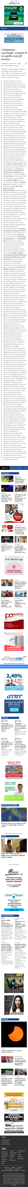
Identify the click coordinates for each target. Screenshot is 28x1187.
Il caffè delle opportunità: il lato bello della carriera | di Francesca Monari (7, 727)
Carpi (3, 1163)
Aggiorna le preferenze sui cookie (10, 1170)
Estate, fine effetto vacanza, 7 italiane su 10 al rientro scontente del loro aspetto (13, 855)
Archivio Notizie (6, 1144)
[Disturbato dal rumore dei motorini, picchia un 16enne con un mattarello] (7, 488)
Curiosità (5, 1019)
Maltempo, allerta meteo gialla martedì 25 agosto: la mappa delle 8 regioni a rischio (13, 824)
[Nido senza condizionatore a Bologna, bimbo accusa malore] (7, 479)
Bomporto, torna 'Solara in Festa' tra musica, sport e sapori (7, 548)
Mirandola (4, 1152)
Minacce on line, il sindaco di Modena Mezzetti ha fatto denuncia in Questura (20, 585)
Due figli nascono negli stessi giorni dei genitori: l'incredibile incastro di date (20, 1082)
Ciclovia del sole (6, 1140)
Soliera (20, 1154)
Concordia (4, 1159)
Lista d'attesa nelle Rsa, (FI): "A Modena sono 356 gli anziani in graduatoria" (20, 498)
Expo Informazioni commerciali (14, 663)
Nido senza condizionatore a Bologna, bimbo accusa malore (20, 480)
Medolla (4, 1161)
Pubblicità (19, 1167)
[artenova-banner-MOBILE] (14, 1133)
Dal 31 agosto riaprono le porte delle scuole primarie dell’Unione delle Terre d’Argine (6, 603)
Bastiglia (12, 1156)
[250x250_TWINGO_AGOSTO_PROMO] (14, 25)
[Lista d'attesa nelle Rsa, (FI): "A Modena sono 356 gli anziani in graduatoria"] (21, 488)
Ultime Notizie (5, 1142)
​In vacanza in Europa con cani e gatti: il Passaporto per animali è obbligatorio (20, 1061)
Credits (23, 1170)
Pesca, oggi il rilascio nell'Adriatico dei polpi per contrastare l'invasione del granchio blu (20, 603)
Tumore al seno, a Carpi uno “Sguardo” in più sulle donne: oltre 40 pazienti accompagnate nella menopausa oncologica (20, 924)
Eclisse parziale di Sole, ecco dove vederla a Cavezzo (11, 1051)
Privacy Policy (8, 1169)
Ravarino (20, 1156)
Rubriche (5, 718)
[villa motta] (14, 38)
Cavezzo (16, 65)
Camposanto (9, 65)
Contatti (13, 1167)
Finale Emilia (5, 1154)
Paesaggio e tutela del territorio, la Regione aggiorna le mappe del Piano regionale (7, 1082)
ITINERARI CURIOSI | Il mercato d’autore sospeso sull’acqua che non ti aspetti (20, 745)
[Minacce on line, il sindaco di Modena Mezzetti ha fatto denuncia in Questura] (7, 583)
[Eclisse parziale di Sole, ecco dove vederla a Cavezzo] (14, 1034)
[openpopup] (26, 28)
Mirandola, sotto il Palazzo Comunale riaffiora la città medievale (20, 946)
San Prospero (21, 1151)
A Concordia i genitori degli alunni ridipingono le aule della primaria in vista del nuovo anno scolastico (20, 549)
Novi (19, 1153)
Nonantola (21, 1158)
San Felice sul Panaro (5, 1156)
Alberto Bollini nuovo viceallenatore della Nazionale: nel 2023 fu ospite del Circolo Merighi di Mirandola (7, 923)
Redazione (5, 63)
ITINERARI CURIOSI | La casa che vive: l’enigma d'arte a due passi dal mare (20, 727)
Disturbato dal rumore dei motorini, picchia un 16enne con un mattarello (6, 498)
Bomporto (12, 1154)
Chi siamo (6, 1167)
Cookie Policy (17, 1169)
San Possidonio (12, 1159)
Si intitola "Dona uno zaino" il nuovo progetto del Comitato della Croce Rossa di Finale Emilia (21, 531)
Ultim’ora (5, 468)
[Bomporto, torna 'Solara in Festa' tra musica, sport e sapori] (7, 539)
